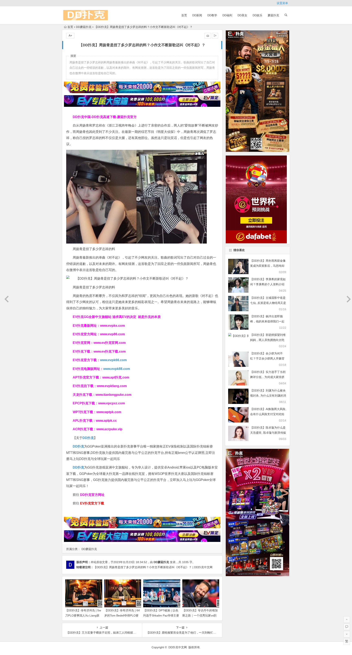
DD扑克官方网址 (92, 494)
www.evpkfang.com (112, 386)
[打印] (208, 36)
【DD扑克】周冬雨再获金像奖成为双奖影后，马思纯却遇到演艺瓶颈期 (268, 265)
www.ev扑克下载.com (110, 351)
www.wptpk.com (108, 412)
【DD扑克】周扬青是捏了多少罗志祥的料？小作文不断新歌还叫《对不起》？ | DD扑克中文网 (153, 567)
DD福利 (227, 15)
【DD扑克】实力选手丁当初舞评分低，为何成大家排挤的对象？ (268, 377)
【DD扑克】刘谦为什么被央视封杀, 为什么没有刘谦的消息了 (268, 395)
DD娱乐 (257, 15)
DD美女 (242, 15)
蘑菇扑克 (273, 15)
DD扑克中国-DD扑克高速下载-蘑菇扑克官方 (105, 117)
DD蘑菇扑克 (83, 27)
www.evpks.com (112, 325)
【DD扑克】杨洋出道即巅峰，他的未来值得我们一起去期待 (267, 321)
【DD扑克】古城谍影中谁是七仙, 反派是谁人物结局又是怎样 (268, 303)
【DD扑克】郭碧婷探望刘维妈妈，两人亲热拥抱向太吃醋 (268, 340)
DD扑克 (78, 467)
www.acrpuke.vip (109, 429)
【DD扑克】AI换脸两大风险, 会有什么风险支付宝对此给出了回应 (268, 414)
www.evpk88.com (116, 369)
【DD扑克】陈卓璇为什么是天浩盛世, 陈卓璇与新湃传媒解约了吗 (268, 432)
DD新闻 (197, 15)
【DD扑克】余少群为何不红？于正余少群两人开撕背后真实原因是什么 (267, 358)
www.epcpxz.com (111, 403)
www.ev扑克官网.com (110, 342)
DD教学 (212, 15)
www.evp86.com (112, 334)
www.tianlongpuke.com (113, 394)
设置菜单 (282, 3)
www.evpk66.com (113, 360)
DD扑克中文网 (177, 647)
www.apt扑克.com (116, 377)
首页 (184, 15)
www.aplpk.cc (106, 420)
